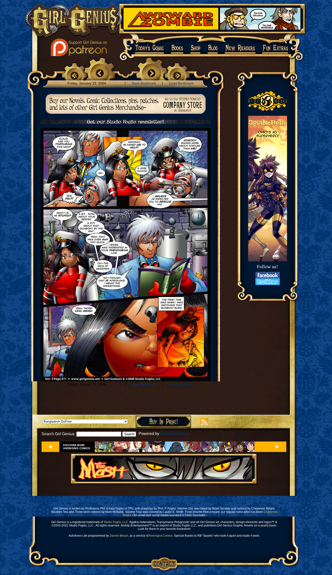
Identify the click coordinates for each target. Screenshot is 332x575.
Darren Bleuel (119, 535)
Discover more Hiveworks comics (76, 447)
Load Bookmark (181, 83)
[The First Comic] (74, 75)
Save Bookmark (144, 83)
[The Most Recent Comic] (177, 75)
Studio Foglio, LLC (116, 522)
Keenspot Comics (161, 535)
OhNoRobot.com (174, 434)
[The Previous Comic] (99, 74)
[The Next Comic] (151, 74)
